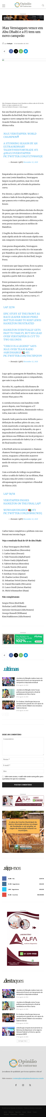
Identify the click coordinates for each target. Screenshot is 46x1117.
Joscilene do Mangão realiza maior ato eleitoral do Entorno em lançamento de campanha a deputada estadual (29, 680)
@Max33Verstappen (17, 153)
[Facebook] (11, 51)
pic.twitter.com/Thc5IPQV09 (22, 355)
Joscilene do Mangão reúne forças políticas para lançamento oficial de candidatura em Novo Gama (28, 692)
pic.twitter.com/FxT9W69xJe (23, 156)
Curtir (41, 878)
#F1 (36, 149)
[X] (16, 51)
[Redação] (3, 43)
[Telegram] (26, 51)
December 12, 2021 (30, 162)
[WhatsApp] (21, 51)
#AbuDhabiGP (12, 352)
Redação (10, 43)
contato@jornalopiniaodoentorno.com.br (28, 1078)
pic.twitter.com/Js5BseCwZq (22, 513)
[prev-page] (3, 714)
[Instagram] (23, 1085)
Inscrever (40, 895)
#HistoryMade (23, 149)
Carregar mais (22, 1041)
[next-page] (7, 714)
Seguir (41, 884)
